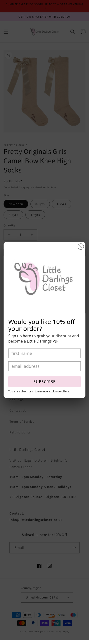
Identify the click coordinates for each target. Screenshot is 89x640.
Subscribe (44, 381)
